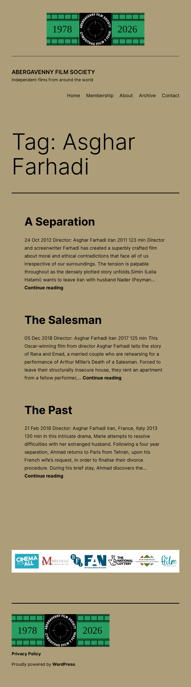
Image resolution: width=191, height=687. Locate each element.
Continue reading (43, 287)
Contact (170, 95)
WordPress (63, 664)
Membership (99, 95)
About (126, 95)
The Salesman (63, 320)
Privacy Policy (26, 653)
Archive (147, 95)
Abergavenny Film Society (53, 72)
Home (73, 95)
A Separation (59, 221)
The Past (48, 410)
